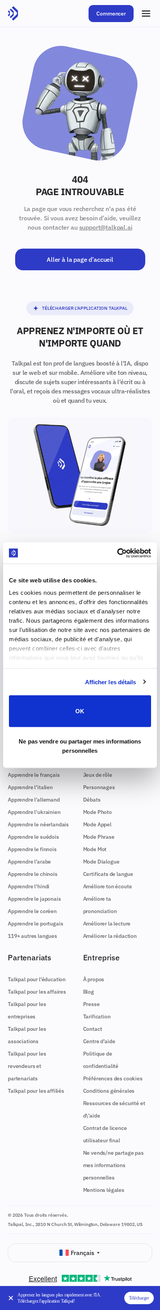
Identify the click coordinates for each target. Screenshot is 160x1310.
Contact (92, 1028)
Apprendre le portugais (35, 923)
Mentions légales (103, 1189)
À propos (93, 979)
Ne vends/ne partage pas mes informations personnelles (113, 1165)
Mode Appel (97, 824)
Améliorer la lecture (107, 923)
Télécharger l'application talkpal (84, 308)
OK (79, 711)
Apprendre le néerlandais (38, 824)
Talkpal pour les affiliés (36, 1090)
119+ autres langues (32, 935)
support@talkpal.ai (105, 227)
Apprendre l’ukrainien (34, 812)
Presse (91, 1004)
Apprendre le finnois (32, 849)
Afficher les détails (110, 681)
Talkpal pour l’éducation (37, 979)
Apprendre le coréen (32, 911)
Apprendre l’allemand (34, 799)
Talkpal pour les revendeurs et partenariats (27, 1066)
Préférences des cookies (113, 1078)
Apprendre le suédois (33, 836)
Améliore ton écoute (107, 886)
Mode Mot (95, 849)
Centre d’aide (99, 1041)
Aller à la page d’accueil (80, 259)
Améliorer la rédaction (110, 935)
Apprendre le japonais (34, 898)
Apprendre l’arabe (29, 861)
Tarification (97, 1016)
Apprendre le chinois (32, 873)
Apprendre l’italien (30, 787)
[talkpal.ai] (13, 13)
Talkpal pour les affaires (37, 991)
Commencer (111, 13)
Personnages (99, 787)
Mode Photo (97, 812)
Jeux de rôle (97, 774)
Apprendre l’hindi (28, 886)
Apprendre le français (34, 774)
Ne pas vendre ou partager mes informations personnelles (80, 746)
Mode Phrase (99, 836)
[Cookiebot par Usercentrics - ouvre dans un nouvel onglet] (117, 553)
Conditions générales (109, 1090)
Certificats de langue (108, 873)
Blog (88, 991)
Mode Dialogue (101, 861)
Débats (92, 799)
